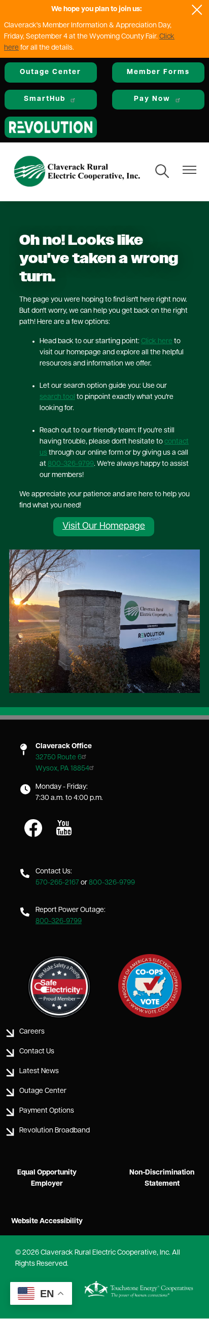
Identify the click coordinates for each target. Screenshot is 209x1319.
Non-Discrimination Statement (161, 1178)
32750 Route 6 (59, 757)
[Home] (77, 172)
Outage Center (50, 72)
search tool (57, 397)
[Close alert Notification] (197, 10)
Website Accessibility (47, 1221)
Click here (156, 341)
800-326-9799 (71, 464)
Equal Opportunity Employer (47, 1178)
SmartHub (44, 99)
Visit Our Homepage (103, 526)
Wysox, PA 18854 (62, 769)
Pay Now (152, 99)
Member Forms (158, 72)
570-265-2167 (57, 883)
